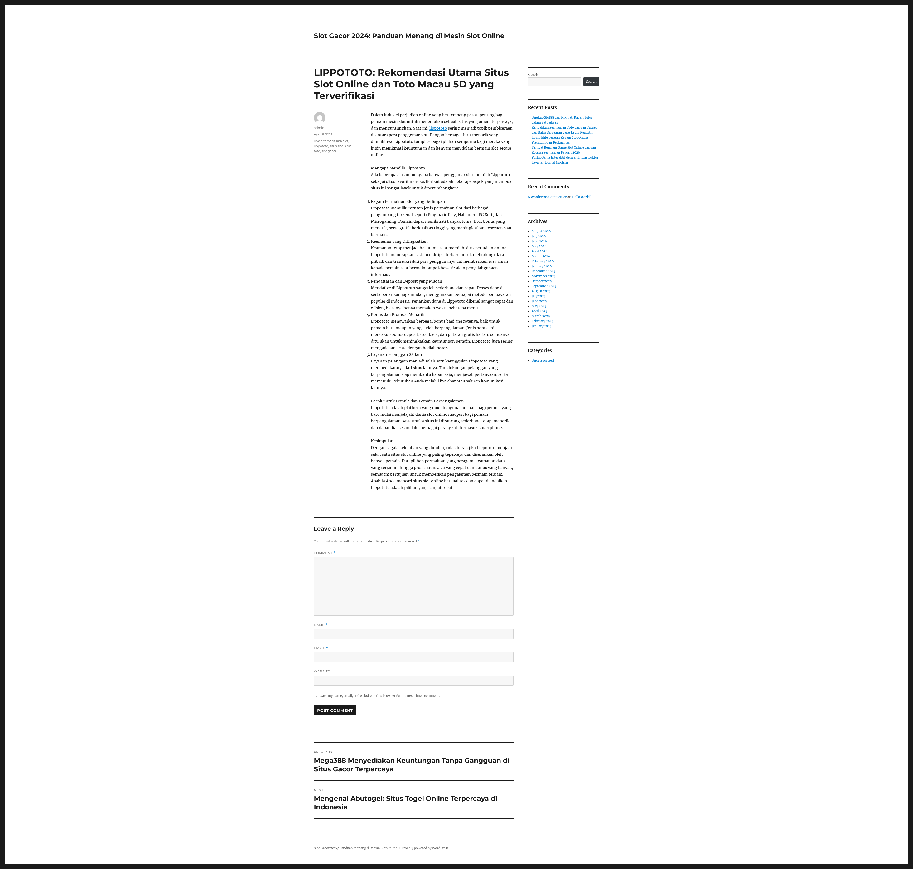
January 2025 (542, 326)
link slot (342, 141)
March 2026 (541, 256)
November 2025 (544, 276)
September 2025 (544, 286)
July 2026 (539, 236)
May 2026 (539, 246)
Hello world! (581, 197)
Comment (324, 553)
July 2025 (539, 296)
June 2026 (539, 241)
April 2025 (539, 311)
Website (322, 671)
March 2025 (541, 316)
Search (533, 75)
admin (319, 128)
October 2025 (542, 281)
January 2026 (542, 266)
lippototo (438, 128)
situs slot (336, 146)
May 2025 (539, 306)
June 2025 (539, 301)
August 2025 (541, 291)
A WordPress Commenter (547, 197)
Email (321, 648)
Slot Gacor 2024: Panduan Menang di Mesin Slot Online (409, 36)
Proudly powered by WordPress (425, 848)
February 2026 (543, 261)
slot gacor (328, 151)
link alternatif (324, 141)
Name (321, 625)
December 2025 (543, 271)
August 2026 (541, 231)
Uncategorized (543, 360)
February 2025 (543, 321)
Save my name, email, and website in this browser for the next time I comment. (380, 696)
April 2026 (540, 251)
